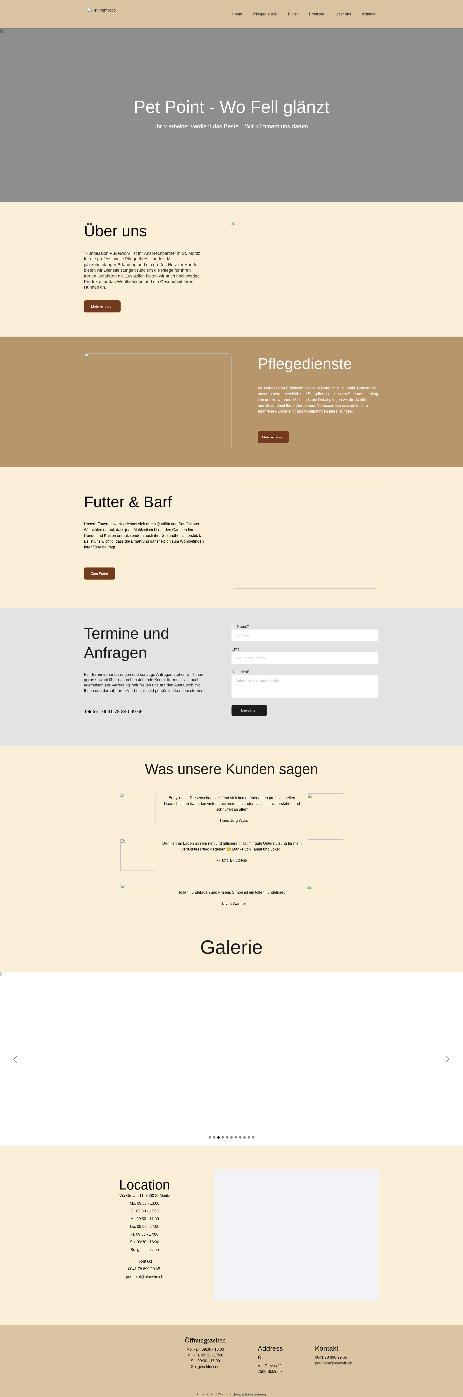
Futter (293, 14)
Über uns (343, 14)
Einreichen (249, 710)
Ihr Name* (240, 626)
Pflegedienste (265, 14)
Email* (237, 649)
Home (237, 14)
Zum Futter (99, 573)
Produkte (316, 14)
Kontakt (368, 14)
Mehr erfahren (102, 306)
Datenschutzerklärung (249, 1394)
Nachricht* (240, 672)
